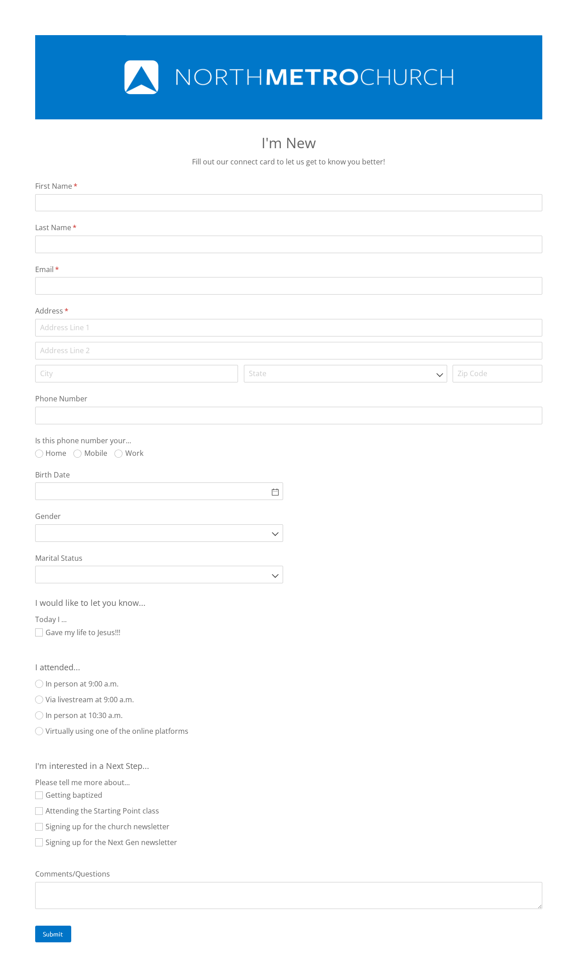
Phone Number (61, 399)
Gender (48, 516)
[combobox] (345, 373)
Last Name (70, 227)
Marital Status (58, 558)
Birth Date (52, 475)
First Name (70, 186)
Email (61, 269)
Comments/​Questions (72, 874)
